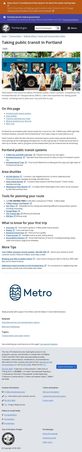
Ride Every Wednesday (11, 327)
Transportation (15, 36)
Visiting (26, 335)
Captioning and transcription (54, 396)
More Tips (10, 124)
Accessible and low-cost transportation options (21, 322)
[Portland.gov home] (14, 28)
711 (44, 364)
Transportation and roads (12, 335)
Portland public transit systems (18, 113)
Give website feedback (49, 344)
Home (4, 36)
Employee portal (49, 438)
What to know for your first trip (18, 121)
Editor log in (47, 442)
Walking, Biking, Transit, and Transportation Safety (44, 36)
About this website (50, 434)
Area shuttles (11, 116)
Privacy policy (48, 400)
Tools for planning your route (18, 118)
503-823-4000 (25, 364)
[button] (72, 28)
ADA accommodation (51, 392)
